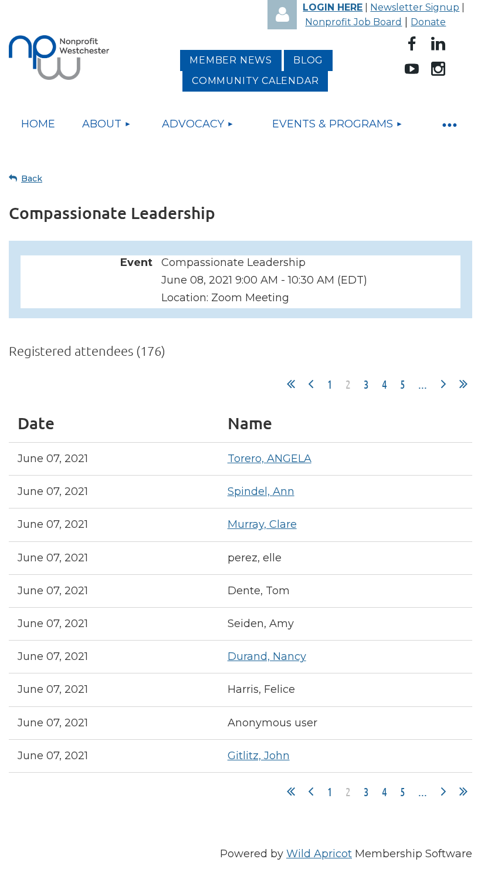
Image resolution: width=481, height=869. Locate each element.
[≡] (448, 124)
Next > (443, 384)
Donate (428, 22)
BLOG (308, 60)
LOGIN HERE (333, 7)
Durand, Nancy (267, 656)
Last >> (463, 384)
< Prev (311, 384)
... (422, 384)
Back (31, 178)
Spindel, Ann (261, 491)
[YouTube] (412, 68)
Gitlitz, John (259, 755)
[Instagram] (438, 68)
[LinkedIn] (438, 43)
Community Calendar (255, 80)
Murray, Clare (262, 524)
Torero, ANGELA (269, 458)
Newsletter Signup (414, 7)
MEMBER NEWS (230, 60)
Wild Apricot (319, 853)
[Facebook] (412, 43)
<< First (291, 384)
